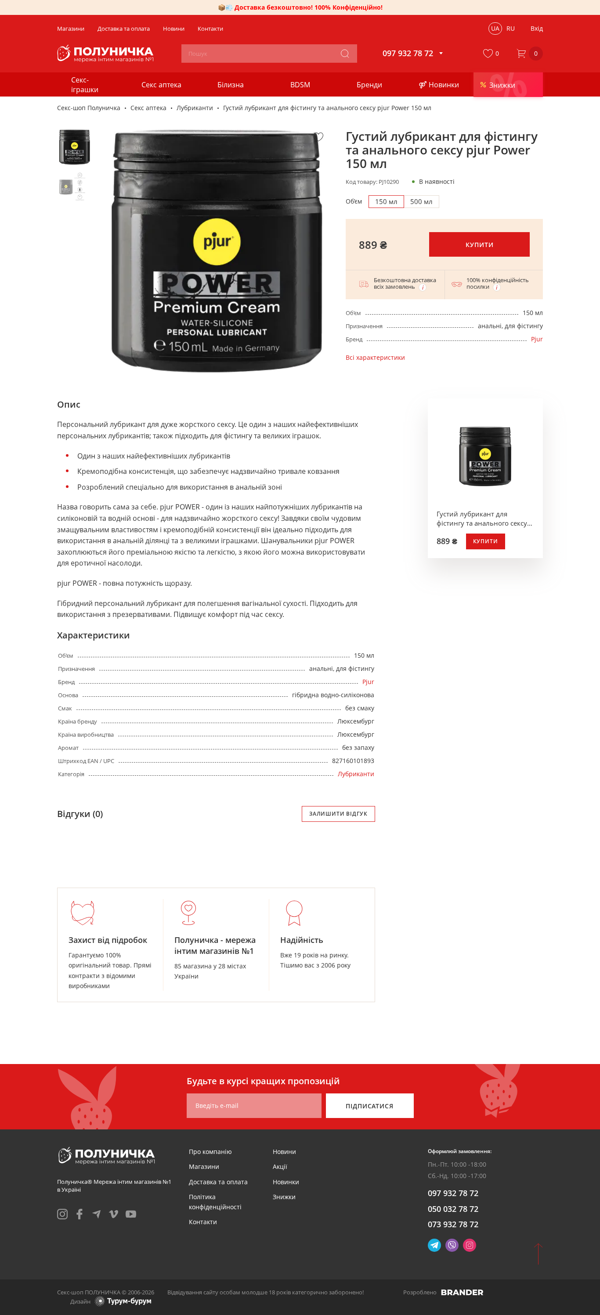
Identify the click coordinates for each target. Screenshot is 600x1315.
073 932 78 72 (453, 1224)
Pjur (537, 339)
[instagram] (62, 1214)
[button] (493, 53)
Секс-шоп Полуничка (88, 108)
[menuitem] (210, 1151)
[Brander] (462, 1292)
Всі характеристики (375, 357)
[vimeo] (113, 1214)
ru (510, 28)
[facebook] (79, 1214)
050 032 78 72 (453, 1209)
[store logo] (106, 53)
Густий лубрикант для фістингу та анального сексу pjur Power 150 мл (482, 518)
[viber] (452, 1245)
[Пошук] (345, 53)
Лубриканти (195, 108)
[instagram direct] (469, 1245)
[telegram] (96, 1214)
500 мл (421, 201)
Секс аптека (148, 108)
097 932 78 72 (453, 1193)
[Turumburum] (123, 1301)
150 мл (386, 201)
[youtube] (131, 1214)
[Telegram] (434, 1245)
